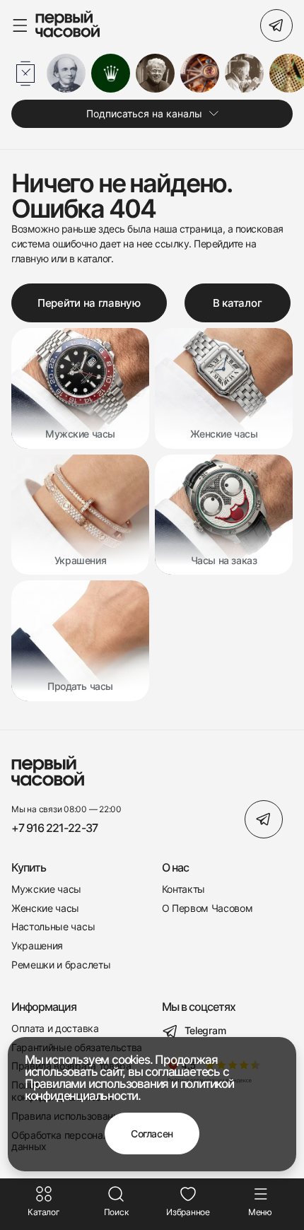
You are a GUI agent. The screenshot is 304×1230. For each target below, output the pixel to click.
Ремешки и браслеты (60, 965)
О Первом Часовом (207, 908)
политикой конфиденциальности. (129, 1090)
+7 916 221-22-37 (54, 828)
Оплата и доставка (55, 1028)
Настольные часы (53, 926)
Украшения (37, 945)
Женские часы (45, 908)
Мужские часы (46, 889)
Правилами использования (96, 1084)
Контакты (183, 889)
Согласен (152, 1134)
